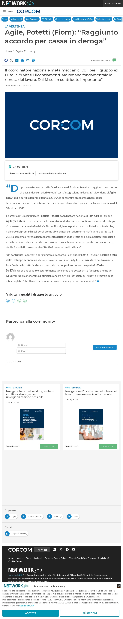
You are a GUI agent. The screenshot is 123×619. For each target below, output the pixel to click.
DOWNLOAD (48, 446)
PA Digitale (38, 19)
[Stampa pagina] (33, 60)
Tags (28, 558)
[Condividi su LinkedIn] (17, 60)
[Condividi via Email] (22, 60)
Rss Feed (37, 558)
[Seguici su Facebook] (67, 549)
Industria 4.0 (8, 19)
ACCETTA (30, 613)
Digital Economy (25, 51)
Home (8, 51)
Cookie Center (15, 561)
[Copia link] (28, 60)
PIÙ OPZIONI (90, 613)
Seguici (40, 549)
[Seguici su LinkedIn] (54, 549)
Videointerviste (95, 19)
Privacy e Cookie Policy (55, 558)
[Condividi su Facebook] (6, 60)
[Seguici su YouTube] (73, 549)
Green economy (54, 19)
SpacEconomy (23, 19)
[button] (8, 11)
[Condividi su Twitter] (11, 60)
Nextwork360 (15, 575)
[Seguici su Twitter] (61, 549)
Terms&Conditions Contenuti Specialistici (89, 558)
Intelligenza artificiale (75, 19)
